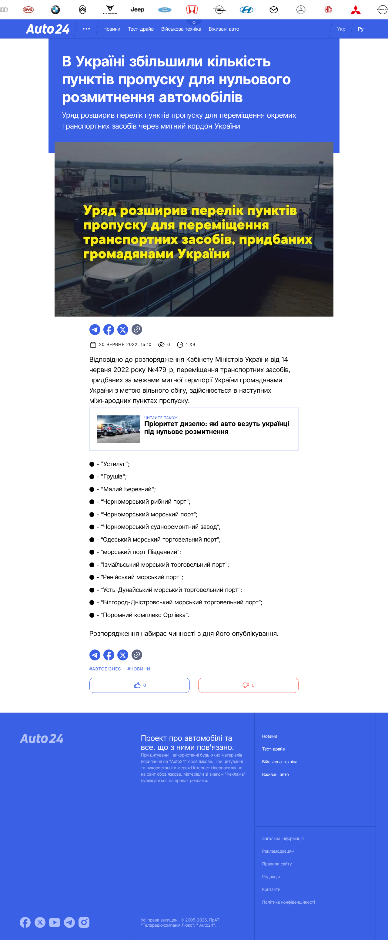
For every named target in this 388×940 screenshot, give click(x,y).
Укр (341, 29)
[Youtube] (54, 922)
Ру (361, 29)
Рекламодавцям (278, 851)
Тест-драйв (141, 29)
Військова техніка (181, 29)
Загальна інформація (283, 838)
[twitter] (122, 329)
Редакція (271, 876)
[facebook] (108, 329)
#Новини (139, 669)
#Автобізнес (105, 669)
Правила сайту (277, 864)
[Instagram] (84, 922)
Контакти (271, 889)
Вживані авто (224, 29)
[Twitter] (40, 922)
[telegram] (94, 329)
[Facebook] (25, 922)
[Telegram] (69, 922)
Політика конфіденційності (288, 902)
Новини (111, 29)
